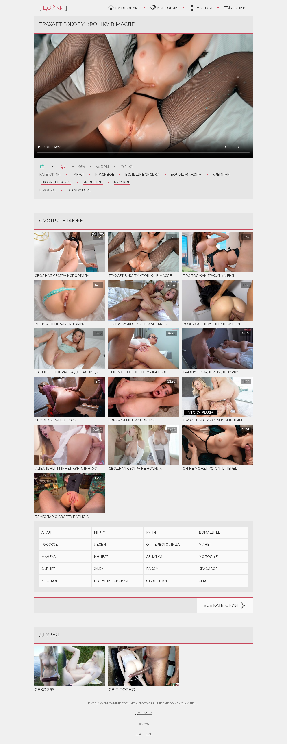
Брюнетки (93, 182)
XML (149, 734)
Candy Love (80, 190)
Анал (79, 174)
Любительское (56, 182)
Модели (204, 8)
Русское (122, 182)
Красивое (104, 174)
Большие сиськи (142, 174)
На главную (127, 8)
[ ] (53, 7)
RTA (138, 734)
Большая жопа (186, 174)
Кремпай (221, 174)
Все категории (221, 605)
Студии (238, 8)
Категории (167, 8)
